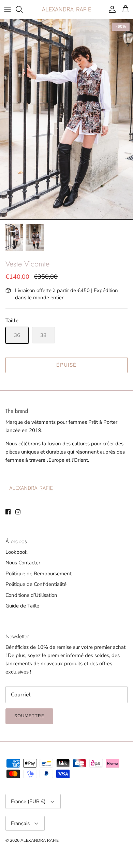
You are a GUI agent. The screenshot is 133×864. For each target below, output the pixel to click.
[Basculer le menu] (7, 9)
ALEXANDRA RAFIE (39, 840)
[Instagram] (17, 511)
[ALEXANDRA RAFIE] (66, 9)
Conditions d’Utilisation (31, 595)
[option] (66, 119)
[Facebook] (8, 511)
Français (20, 823)
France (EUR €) (28, 801)
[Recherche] (22, 9)
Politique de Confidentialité (35, 584)
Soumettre (29, 716)
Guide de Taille (22, 605)
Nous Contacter (22, 562)
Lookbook (16, 552)
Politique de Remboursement (38, 573)
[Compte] (110, 9)
